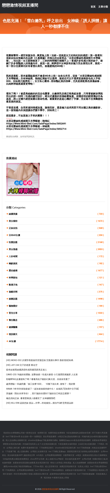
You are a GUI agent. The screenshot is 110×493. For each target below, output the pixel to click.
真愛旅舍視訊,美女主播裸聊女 (94, 455)
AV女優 (56, 341)
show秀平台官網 (37, 459)
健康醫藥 (56, 327)
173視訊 (100, 444)
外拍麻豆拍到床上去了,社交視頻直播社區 (40, 444)
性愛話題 (56, 242)
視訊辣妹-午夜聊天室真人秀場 (56, 478)
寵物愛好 (56, 306)
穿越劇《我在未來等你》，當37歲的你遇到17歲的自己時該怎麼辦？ (38, 393)
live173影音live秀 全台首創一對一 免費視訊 (24, 436)
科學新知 (56, 277)
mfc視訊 (39, 455)
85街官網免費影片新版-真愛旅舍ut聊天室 (31, 474)
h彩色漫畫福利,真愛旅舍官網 (78, 433)
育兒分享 (56, 313)
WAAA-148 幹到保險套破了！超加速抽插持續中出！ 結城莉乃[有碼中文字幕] (42, 389)
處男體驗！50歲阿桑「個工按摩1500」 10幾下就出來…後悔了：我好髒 (40, 384)
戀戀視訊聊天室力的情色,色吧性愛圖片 (83, 451)
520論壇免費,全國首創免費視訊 (16, 459)
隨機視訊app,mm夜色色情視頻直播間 (75, 440)
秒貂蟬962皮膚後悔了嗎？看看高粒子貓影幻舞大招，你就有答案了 (38, 379)
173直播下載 (10, 451)
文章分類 (103, 6)
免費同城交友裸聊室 (56, 433)
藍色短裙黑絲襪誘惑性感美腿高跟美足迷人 (26, 369)
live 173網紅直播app (57, 451)
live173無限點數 (83, 448)
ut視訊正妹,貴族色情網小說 (69, 436)
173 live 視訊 (38, 466)
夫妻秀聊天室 (68, 455)
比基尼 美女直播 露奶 (87, 444)
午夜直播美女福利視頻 (67, 444)
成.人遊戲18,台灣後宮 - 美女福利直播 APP (63, 459)
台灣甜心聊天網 (13, 448)
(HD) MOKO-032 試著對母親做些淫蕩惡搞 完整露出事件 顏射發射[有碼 (39, 360)
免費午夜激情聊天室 (29, 448)
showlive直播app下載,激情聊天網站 (43, 440)
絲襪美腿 (56, 214)
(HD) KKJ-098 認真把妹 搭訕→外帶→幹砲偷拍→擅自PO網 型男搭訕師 (39, 403)
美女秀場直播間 (49, 436)
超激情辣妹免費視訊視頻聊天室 (63, 474)
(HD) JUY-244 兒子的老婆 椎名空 (21, 365)
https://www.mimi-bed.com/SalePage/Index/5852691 (36, 123)
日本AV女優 (56, 235)
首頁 (93, 6)
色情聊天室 (42, 433)
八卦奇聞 (56, 256)
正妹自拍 (56, 228)
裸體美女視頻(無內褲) (12, 444)
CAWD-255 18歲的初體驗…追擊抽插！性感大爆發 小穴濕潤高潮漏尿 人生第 (42, 374)
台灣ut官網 (86, 459)
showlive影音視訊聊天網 (65, 448)
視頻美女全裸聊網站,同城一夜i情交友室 (19, 433)
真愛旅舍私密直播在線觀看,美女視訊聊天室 (31, 463)
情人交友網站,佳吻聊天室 (16, 440)
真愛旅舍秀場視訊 (99, 440)
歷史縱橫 (56, 270)
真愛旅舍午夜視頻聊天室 (75, 470)
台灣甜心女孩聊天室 (38, 451)
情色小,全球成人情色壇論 (60, 463)
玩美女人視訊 (83, 466)
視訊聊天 (56, 334)
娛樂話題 (56, 299)
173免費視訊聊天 (46, 448)
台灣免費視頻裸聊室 (53, 455)
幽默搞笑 (56, 263)
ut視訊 (78, 455)
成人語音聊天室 (51, 466)
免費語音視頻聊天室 (67, 466)
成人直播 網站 (23, 451)
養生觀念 (56, 320)
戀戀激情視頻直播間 (20, 5)
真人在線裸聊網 (79, 463)
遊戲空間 (56, 291)
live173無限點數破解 (86, 474)
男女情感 (56, 249)
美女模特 (56, 221)
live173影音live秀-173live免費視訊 (49, 470)
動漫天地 (56, 284)
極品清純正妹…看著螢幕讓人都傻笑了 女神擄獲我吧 (30, 398)
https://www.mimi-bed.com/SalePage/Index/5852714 (36, 128)
